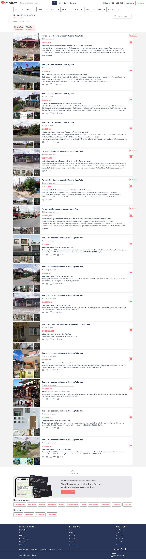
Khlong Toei (23, 542)
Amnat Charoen (20, 504)
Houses (22, 21)
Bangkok (42, 504)
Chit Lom (72, 533)
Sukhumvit (119, 542)
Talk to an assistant (68, 492)
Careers (59, 549)
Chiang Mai (116, 504)
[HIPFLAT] (9, 3)
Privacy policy (23, 549)
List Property (140, 3)
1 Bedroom (18, 515)
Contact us (43, 549)
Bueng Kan (52, 504)
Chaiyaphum (93, 504)
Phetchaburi (119, 536)
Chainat (83, 504)
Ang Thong (32, 504)
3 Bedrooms (40, 515)
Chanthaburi (105, 504)
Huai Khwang (23, 539)
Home (15, 21)
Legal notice (34, 549)
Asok (70, 530)
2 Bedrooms (29, 515)
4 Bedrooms (52, 515)
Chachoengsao (72, 504)
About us (52, 549)
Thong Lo (72, 542)
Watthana (22, 536)
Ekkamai (72, 536)
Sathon (21, 533)
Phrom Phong (73, 539)
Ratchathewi (23, 530)
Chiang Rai (127, 504)
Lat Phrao (119, 533)
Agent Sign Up (130, 3)
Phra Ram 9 (119, 539)
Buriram (61, 504)
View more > (23, 545)
